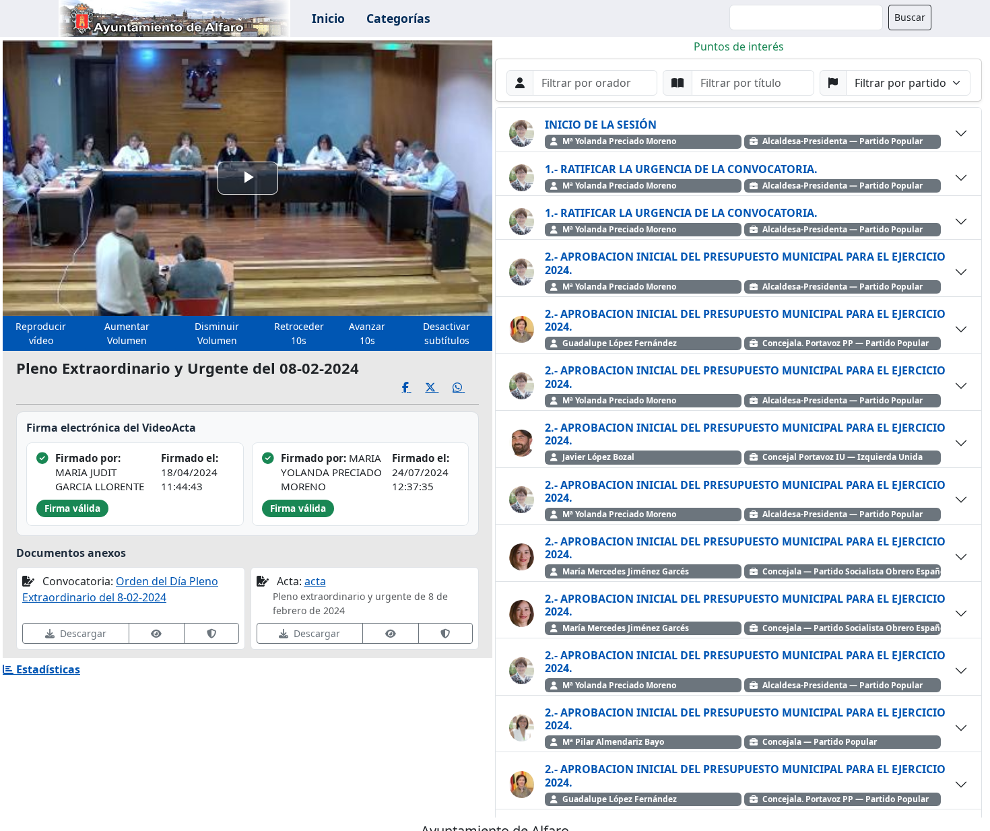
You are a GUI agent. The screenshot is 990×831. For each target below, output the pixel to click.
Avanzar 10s (367, 333)
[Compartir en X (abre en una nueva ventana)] (439, 387)
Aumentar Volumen (127, 333)
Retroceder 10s (299, 333)
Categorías (398, 18)
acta (315, 581)
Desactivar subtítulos (446, 333)
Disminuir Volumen (217, 333)
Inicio (328, 18)
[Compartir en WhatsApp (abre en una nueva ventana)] (466, 387)
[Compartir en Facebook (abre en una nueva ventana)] (414, 387)
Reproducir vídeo (40, 333)
